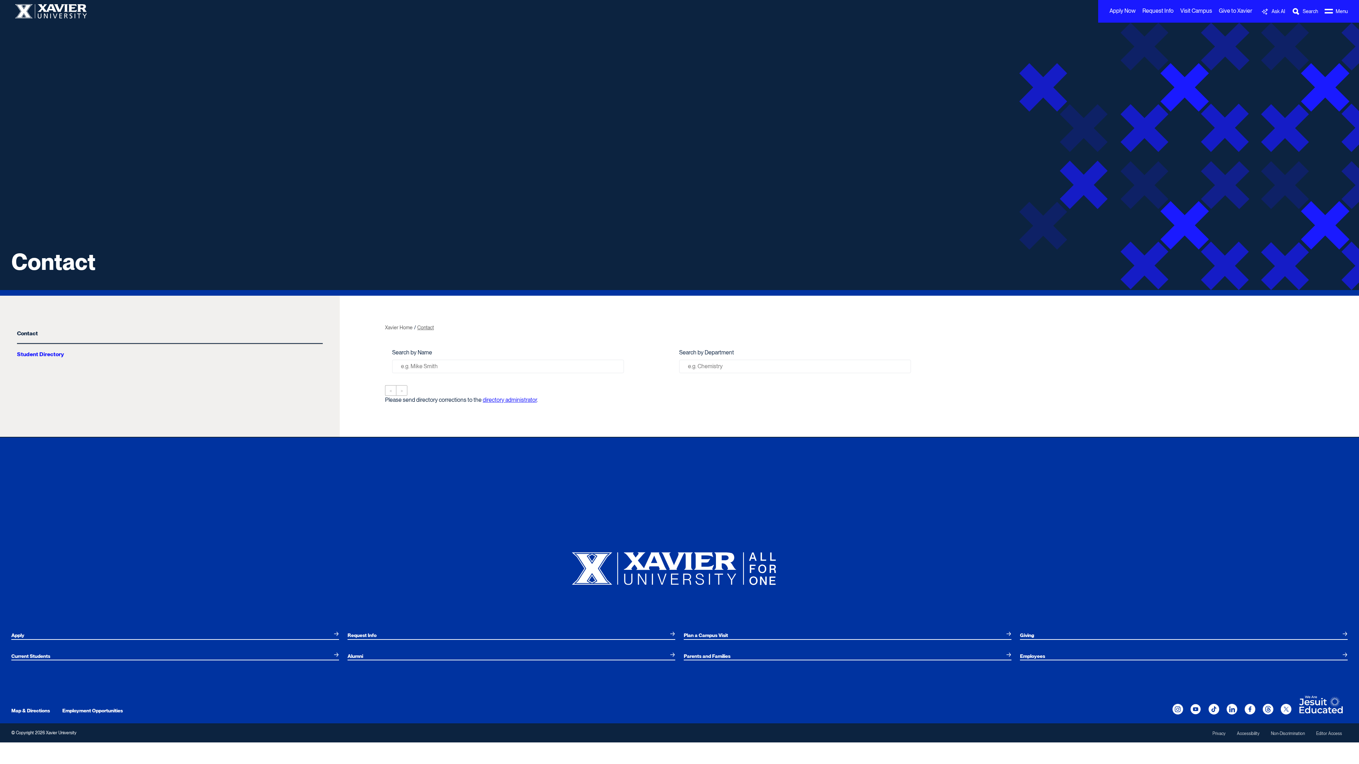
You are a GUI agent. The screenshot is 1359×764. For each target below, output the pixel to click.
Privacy (1219, 733)
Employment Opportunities (92, 710)
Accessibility (1248, 733)
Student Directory (40, 354)
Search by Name (412, 352)
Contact (27, 333)
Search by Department (706, 352)
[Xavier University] (679, 565)
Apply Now (1122, 10)
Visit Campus (1196, 10)
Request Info (1158, 10)
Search (975, 368)
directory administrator (510, 400)
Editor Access (1329, 733)
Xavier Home (399, 327)
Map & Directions (30, 710)
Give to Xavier (1235, 10)
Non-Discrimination (1288, 733)
